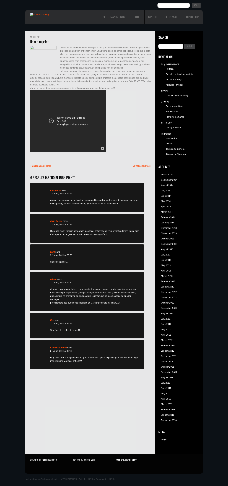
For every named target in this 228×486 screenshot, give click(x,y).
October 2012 (167, 303)
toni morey (55, 190)
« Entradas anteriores (40, 166)
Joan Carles (56, 221)
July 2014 (165, 190)
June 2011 (166, 388)
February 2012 (168, 345)
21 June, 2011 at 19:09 (61, 351)
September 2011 (169, 372)
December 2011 (169, 356)
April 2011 (166, 399)
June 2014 (166, 196)
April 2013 (166, 271)
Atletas (169, 143)
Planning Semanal (175, 117)
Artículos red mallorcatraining (180, 74)
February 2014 (168, 217)
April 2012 (166, 335)
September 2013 (169, 244)
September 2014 (169, 180)
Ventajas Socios (173, 127)
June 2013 (166, 260)
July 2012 (165, 319)
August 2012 (167, 313)
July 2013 (165, 255)
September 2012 (169, 308)
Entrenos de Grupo (175, 106)
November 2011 (169, 361)
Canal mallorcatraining (177, 95)
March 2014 (167, 212)
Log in (164, 439)
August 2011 (167, 377)
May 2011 (165, 393)
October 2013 (167, 238)
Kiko (52, 252)
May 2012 (166, 329)
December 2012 (169, 292)
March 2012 (167, 340)
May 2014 (166, 201)
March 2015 (167, 174)
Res (52, 320)
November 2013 (169, 233)
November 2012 (169, 297)
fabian (53, 279)
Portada (169, 69)
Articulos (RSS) (86, 479)
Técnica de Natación (176, 154)
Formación (192, 16)
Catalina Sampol (58, 347)
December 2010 (169, 420)
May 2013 (166, 265)
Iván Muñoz (171, 138)
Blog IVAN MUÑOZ (113, 16)
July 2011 (165, 383)
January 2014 (167, 222)
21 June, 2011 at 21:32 (61, 282)
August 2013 (167, 249)
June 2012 (166, 324)
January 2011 (167, 415)
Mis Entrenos (172, 111)
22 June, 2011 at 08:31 (61, 255)
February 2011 (168, 409)
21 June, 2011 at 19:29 (61, 323)
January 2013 (167, 287)
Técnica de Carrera (175, 149)
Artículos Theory (174, 79)
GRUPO (152, 16)
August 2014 (167, 185)
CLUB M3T (170, 16)
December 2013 (169, 228)
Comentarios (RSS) (105, 479)
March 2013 (167, 276)
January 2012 (167, 351)
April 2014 (166, 206)
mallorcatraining (33, 479)
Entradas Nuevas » (142, 166)
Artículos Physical (174, 85)
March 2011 (166, 404)
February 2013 (168, 281)
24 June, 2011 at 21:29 (61, 193)
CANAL (137, 16)
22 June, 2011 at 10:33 (61, 224)
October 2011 (167, 367)
